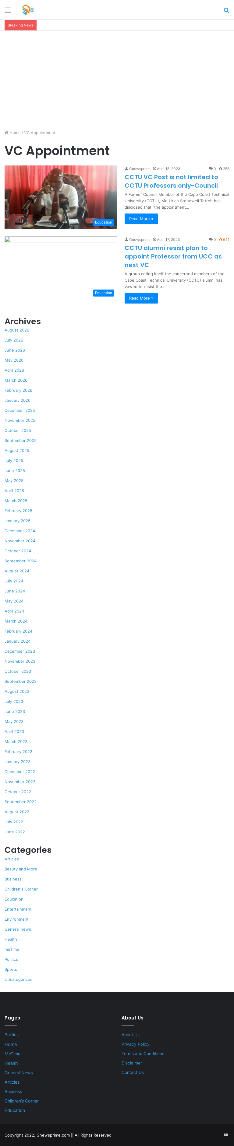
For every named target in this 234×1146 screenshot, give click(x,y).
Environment (17, 919)
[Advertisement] (117, 82)
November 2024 (20, 540)
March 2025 (16, 500)
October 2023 (18, 671)
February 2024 (18, 631)
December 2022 (20, 771)
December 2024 (20, 530)
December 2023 (20, 651)
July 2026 (14, 340)
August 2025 (17, 450)
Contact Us (133, 1072)
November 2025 (20, 420)
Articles (12, 858)
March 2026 (16, 380)
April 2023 (14, 731)
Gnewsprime (140, 168)
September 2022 (21, 801)
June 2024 (15, 591)
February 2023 (18, 751)
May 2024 (14, 601)
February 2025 (18, 510)
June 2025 (15, 470)
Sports (11, 969)
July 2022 (14, 821)
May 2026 (14, 360)
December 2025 (20, 410)
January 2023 (17, 761)
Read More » (141, 218)
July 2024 (14, 580)
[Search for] (226, 12)
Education (14, 899)
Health (11, 939)
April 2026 (14, 370)
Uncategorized (19, 979)
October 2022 (18, 791)
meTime (12, 949)
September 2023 (21, 681)
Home (14, 132)
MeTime (12, 1053)
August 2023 (17, 691)
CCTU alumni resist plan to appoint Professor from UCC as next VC (173, 256)
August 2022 (17, 811)
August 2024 (17, 570)
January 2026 (17, 400)
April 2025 (14, 490)
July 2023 (14, 701)
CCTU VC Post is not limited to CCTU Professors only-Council (171, 181)
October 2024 (18, 550)
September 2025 (21, 440)
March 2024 (16, 621)
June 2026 (15, 350)
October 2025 (18, 430)
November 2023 (20, 661)
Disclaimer (132, 1063)
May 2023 (14, 721)
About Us (131, 1034)
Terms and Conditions (143, 1053)
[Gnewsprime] (28, 9)
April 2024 (14, 611)
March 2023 (16, 741)
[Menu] (8, 12)
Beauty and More (21, 868)
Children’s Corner (22, 1100)
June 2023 (15, 711)
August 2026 (17, 330)
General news (18, 929)
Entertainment (18, 909)
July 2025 (14, 460)
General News (19, 1072)
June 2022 (15, 831)
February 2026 (18, 390)
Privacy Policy (136, 1044)
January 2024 (17, 641)
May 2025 (14, 480)
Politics (11, 959)
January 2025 (17, 520)
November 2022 (20, 781)
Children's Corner (21, 889)
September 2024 (21, 560)
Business (13, 879)
